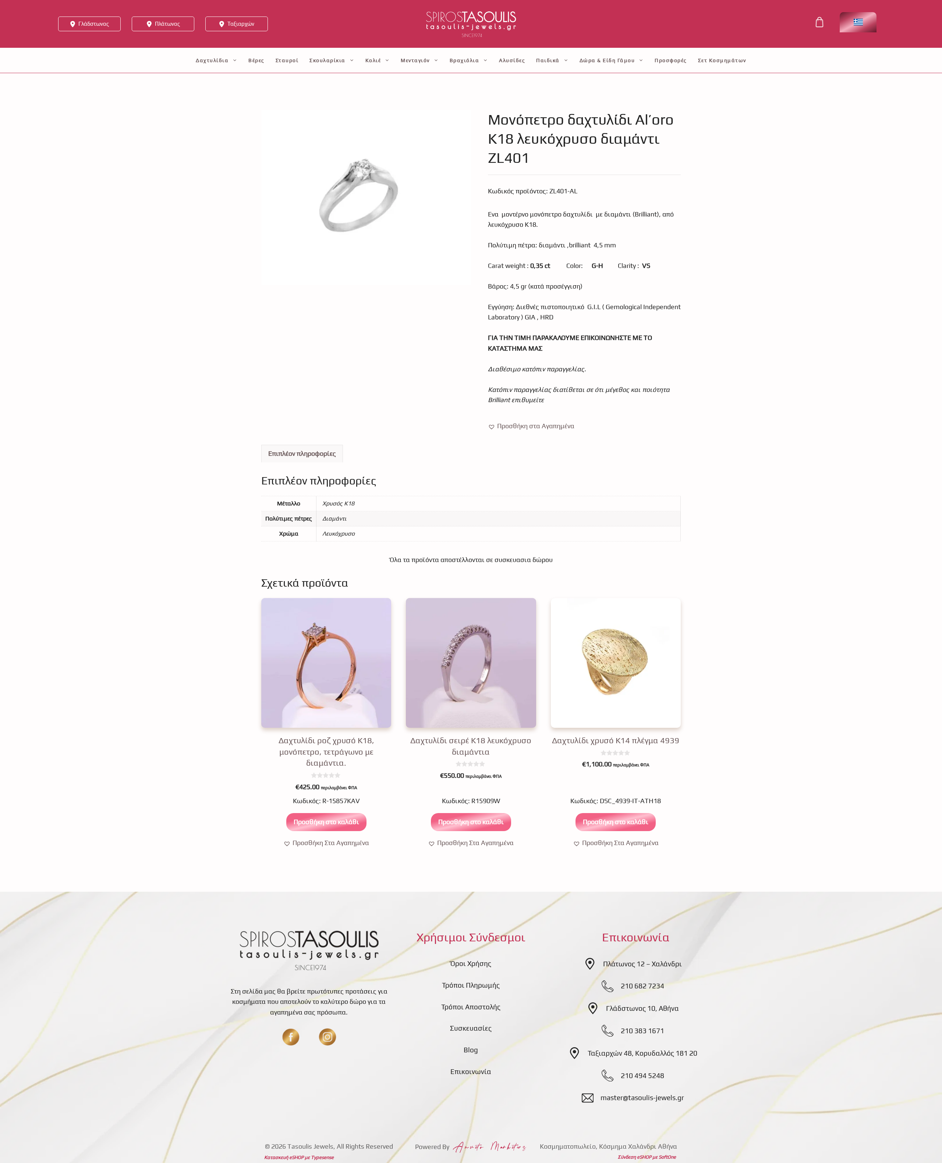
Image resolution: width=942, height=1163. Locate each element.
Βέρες (256, 60)
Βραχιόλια (464, 60)
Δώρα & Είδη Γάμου (607, 60)
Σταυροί (287, 60)
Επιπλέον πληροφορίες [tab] (302, 453)
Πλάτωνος (167, 24)
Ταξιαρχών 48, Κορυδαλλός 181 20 (642, 1053)
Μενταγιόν (415, 60)
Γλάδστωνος (93, 24)
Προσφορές (671, 60)
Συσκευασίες (471, 1028)
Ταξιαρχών (240, 24)
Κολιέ (373, 60)
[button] (531, 426)
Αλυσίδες (512, 60)
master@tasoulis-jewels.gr (642, 1098)
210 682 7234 (642, 986)
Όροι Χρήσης (470, 963)
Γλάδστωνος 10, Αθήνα (642, 1008)
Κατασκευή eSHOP (284, 1157)
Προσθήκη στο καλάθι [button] (326, 822)
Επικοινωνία (470, 1071)
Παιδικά (548, 60)
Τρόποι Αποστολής (470, 1007)
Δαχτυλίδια (212, 60)
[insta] (327, 1037)
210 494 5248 (642, 1075)
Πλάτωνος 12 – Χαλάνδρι (642, 964)
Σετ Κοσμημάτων (722, 60)
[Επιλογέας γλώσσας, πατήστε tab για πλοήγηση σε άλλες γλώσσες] (858, 22)
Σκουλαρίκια (327, 60)
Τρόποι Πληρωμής (471, 985)
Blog (471, 1050)
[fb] (290, 1037)
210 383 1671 (642, 1031)
